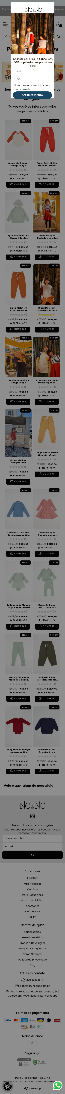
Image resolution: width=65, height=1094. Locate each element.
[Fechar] (48, 8)
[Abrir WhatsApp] (57, 1085)
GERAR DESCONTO (32, 95)
